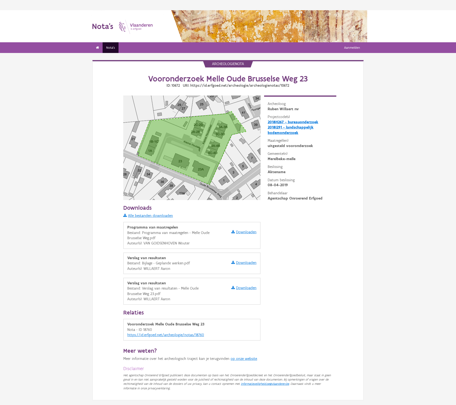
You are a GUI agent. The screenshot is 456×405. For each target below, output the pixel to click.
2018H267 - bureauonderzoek (293, 122)
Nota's (110, 48)
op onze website (244, 358)
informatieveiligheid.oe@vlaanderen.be (265, 384)
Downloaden (246, 232)
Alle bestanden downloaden (150, 215)
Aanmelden (352, 48)
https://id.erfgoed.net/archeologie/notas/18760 (165, 335)
